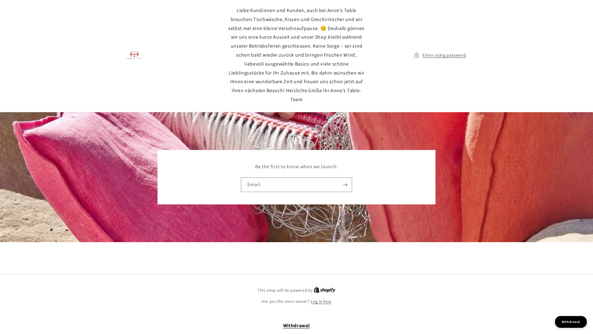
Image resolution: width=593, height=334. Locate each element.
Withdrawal (296, 325)
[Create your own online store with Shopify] (324, 290)
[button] (440, 55)
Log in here (321, 301)
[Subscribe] (345, 185)
